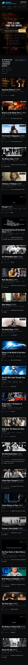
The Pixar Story (10, 603)
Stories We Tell (9, 649)
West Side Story (10, 279)
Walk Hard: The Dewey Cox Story (13, 430)
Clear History (9, 304)
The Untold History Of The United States (13, 231)
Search (4, 6)
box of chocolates (19, 35)
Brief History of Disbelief (13, 579)
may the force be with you (14, 43)
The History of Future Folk (13, 626)
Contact (24, 6)
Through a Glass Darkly (12, 528)
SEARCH (22, 30)
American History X (11, 89)
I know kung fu (8, 35)
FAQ (19, 6)
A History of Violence (12, 183)
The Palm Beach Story (12, 454)
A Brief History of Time (12, 505)
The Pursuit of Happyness (13, 136)
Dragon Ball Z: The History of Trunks (12, 405)
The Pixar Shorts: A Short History (13, 553)
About (15, 6)
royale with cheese (14, 40)
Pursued (7, 207)
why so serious (8, 37)
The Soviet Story (10, 329)
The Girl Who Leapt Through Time (13, 378)
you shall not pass (19, 37)
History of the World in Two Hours (14, 353)
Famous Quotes (9, 7)
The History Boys (10, 159)
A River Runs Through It (13, 480)
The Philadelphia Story (12, 256)
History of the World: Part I (14, 112)
